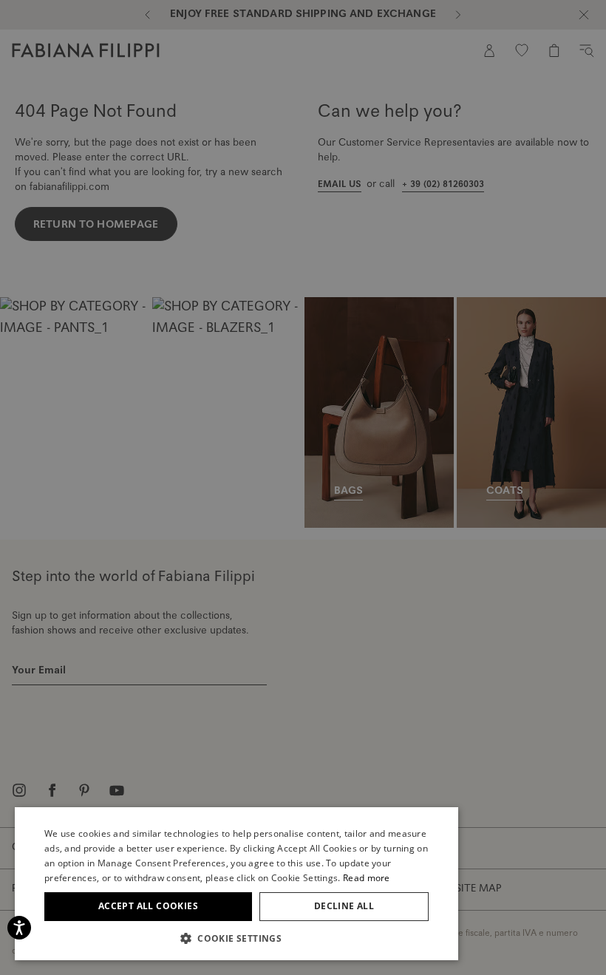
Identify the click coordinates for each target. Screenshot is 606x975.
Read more (366, 878)
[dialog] (303, 487)
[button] (236, 938)
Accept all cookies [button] (148, 906)
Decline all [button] (344, 906)
